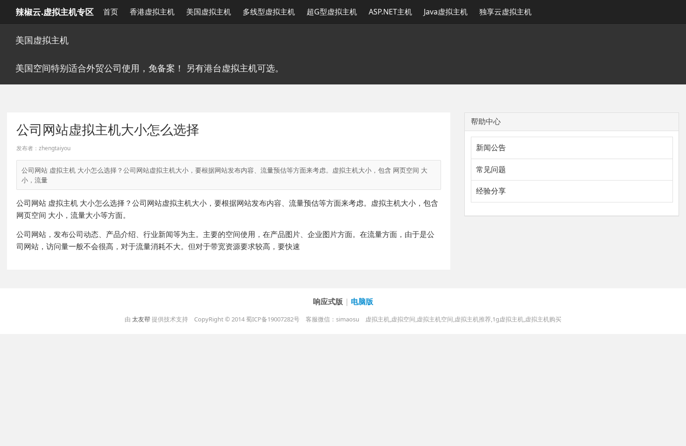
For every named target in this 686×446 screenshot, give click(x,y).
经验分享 (491, 191)
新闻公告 (491, 147)
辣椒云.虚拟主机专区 (55, 11)
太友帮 (141, 319)
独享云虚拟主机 (505, 12)
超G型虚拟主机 (332, 12)
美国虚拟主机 (208, 12)
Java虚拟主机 (446, 12)
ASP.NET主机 (390, 12)
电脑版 (362, 301)
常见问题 (491, 169)
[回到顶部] (673, 433)
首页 (110, 12)
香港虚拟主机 (152, 12)
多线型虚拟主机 (269, 12)
